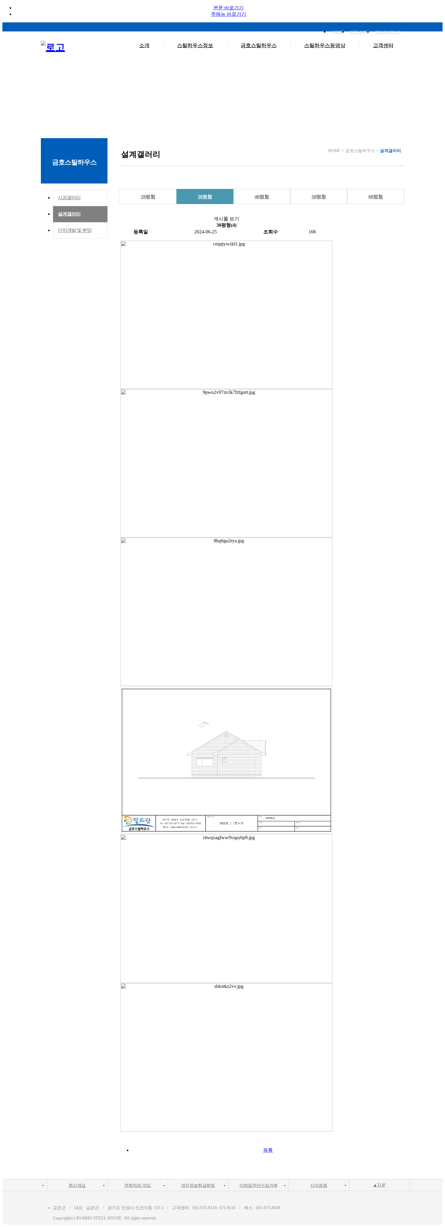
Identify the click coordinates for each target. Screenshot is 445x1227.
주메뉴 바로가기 (228, 14)
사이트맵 (318, 1185)
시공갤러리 (69, 197)
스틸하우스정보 (195, 45)
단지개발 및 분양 (74, 230)
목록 (268, 1150)
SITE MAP (359, 32)
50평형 (319, 196)
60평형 (375, 196)
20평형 (148, 196)
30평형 (205, 196)
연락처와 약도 (137, 1185)
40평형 (262, 196)
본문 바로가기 (228, 7)
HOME (338, 32)
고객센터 (383, 45)
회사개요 (77, 1185)
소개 (144, 45)
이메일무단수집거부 (258, 1185)
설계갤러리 (69, 213)
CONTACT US (388, 32)
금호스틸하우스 (259, 45)
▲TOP (379, 1185)
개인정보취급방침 (198, 1185)
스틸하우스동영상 (324, 45)
